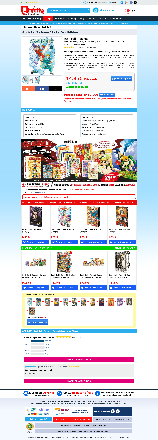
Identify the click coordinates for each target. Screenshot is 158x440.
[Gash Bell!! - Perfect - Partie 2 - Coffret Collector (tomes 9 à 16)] (35, 262)
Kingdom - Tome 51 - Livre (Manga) (90, 230)
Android (92, 431)
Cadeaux (91, 18)
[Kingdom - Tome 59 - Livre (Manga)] (122, 216)
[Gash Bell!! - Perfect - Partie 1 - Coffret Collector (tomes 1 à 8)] (93, 262)
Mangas (48, 18)
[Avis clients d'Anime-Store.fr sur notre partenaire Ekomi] (29, 2)
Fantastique (46, 134)
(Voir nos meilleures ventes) (83, 189)
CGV (48, 403)
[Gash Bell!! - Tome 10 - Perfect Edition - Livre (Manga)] (83, 305)
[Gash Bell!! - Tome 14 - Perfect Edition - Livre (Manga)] (120, 305)
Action (62, 134)
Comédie (55, 134)
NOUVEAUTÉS (80, 401)
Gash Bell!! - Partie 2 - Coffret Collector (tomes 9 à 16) (34, 276)
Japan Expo (86, 425)
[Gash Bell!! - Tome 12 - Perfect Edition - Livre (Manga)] (101, 305)
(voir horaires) (102, 2)
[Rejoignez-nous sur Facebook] (131, 2)
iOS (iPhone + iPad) (102, 431)
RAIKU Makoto (71, 42)
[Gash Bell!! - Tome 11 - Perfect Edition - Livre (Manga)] (92, 305)
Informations (83, 431)
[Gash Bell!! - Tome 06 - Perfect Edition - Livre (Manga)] (47, 305)
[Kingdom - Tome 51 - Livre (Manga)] (93, 216)
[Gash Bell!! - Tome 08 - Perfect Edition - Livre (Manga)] (65, 305)
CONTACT (41, 401)
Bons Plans (60, 18)
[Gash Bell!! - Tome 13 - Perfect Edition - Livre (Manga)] (111, 305)
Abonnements (116, 18)
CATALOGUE (51, 401)
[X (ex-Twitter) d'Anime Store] (118, 411)
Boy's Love (111, 419)
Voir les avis (91, 47)
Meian (118, 419)
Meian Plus (125, 419)
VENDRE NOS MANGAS (95, 401)
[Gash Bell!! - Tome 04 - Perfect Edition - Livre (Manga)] (29, 305)
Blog (82, 18)
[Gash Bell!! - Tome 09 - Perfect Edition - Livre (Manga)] (74, 305)
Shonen (83, 44)
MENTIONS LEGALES (38, 403)
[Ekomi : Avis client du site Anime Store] (30, 429)
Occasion (102, 18)
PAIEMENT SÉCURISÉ (112, 401)
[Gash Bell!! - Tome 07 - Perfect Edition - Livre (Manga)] (56, 305)
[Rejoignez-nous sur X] (135, 2)
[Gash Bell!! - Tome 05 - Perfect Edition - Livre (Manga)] (38, 305)
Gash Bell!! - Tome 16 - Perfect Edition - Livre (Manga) (63, 276)
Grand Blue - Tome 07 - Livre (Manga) (62, 230)
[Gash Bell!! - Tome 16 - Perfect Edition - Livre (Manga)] (64, 262)
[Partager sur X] (55, 88)
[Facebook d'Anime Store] (113, 411)
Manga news (102, 425)
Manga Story (77, 425)
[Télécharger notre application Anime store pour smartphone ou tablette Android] (126, 2)
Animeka (94, 425)
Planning (72, 18)
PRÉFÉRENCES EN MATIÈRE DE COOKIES (112, 403)
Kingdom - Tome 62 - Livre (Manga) (32, 230)
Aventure (37, 134)
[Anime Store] (32, 10)
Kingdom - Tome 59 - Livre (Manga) (119, 230)
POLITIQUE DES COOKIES (87, 403)
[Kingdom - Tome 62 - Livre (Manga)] (35, 216)
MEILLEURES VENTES (65, 401)
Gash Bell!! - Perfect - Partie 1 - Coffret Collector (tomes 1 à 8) (92, 276)
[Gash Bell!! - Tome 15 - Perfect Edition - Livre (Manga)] (122, 262)
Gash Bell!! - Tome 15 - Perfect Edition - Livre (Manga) (121, 276)
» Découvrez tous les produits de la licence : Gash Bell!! (46, 197)
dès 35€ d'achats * (43, 23)
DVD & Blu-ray (34, 18)
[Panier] (128, 11)
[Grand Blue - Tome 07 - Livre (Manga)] (64, 216)
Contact (114, 2)
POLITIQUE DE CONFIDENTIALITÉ (64, 403)
